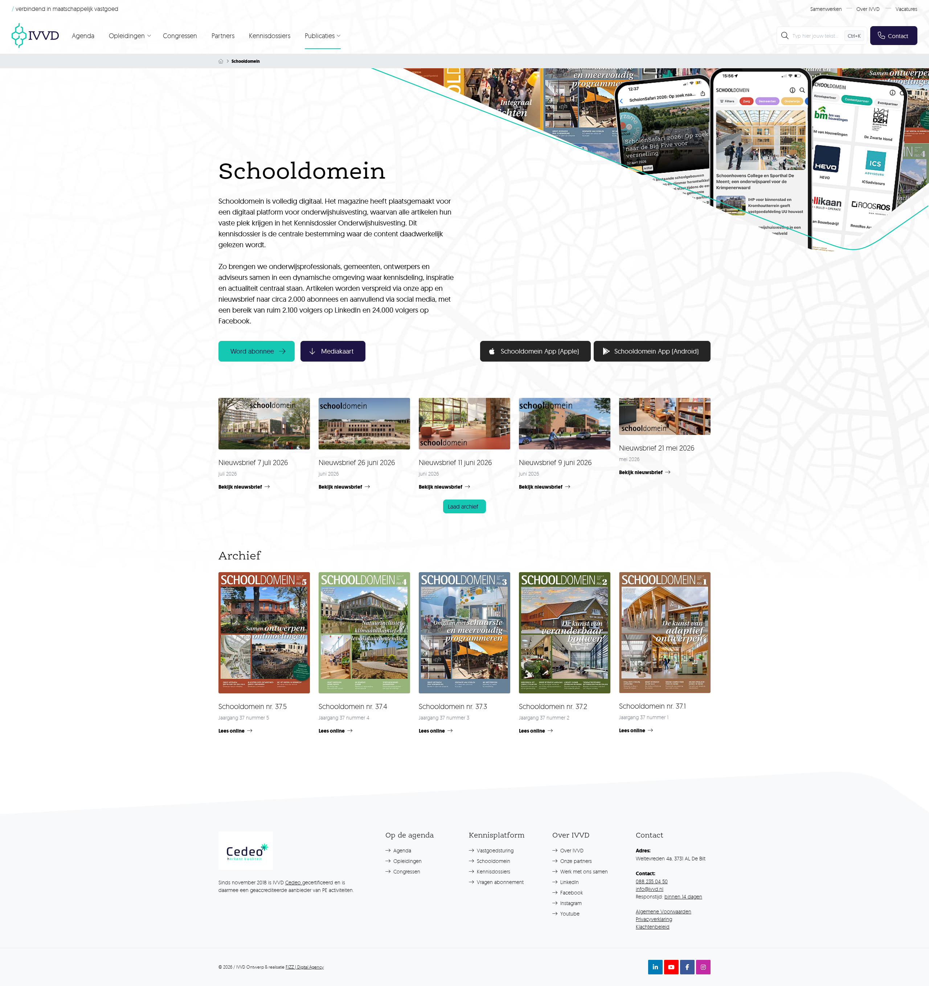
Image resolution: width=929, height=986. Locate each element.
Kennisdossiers (269, 36)
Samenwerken (826, 9)
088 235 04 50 (652, 881)
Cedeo (293, 882)
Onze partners (575, 861)
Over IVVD (868, 9)
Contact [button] (898, 36)
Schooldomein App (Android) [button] (656, 351)
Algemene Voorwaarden (663, 911)
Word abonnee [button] (252, 351)
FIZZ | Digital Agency (305, 967)
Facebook (571, 892)
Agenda (83, 36)
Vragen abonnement (499, 882)
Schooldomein (492, 861)
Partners (223, 36)
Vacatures (906, 9)
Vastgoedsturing (494, 850)
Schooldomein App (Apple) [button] (540, 351)
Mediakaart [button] (337, 351)
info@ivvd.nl (649, 889)
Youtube (569, 913)
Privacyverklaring (654, 919)
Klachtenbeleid (653, 927)
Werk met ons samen (583, 871)
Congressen (180, 36)
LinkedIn (569, 882)
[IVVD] (35, 35)
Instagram (570, 903)
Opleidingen (407, 861)
